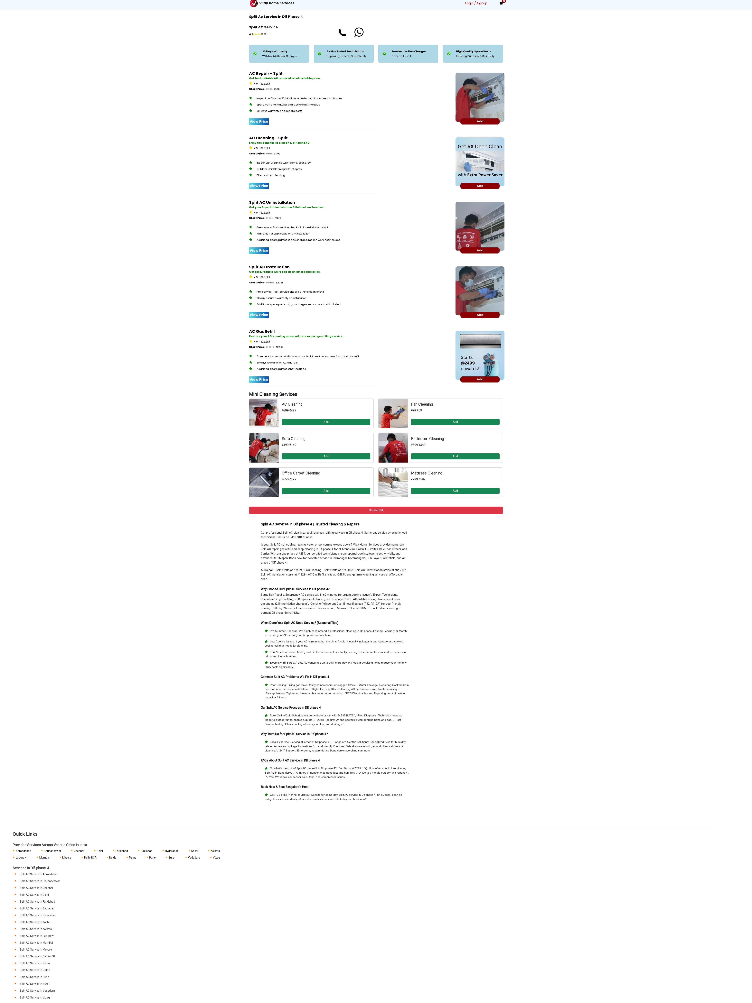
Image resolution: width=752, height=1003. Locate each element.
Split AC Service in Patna (35, 970)
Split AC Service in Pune (34, 977)
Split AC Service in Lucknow (37, 935)
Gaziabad (146, 850)
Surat (171, 857)
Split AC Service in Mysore (36, 949)
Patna (132, 857)
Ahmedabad (23, 850)
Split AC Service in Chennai (36, 887)
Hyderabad (172, 850)
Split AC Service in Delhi (34, 894)
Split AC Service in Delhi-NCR (37, 956)
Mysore (66, 857)
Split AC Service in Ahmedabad (39, 874)
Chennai (79, 850)
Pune (152, 857)
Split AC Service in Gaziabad (37, 908)
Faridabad (122, 850)
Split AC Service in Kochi (34, 922)
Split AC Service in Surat (35, 983)
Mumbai (44, 857)
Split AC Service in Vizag (35, 997)
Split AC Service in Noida (35, 963)
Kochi (194, 850)
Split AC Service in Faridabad (37, 901)
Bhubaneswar (52, 850)
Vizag (216, 857)
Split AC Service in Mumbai (36, 942)
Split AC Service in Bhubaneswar (40, 881)
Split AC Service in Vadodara (37, 990)
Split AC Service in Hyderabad (38, 915)
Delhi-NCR (90, 857)
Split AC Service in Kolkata (36, 929)
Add (326, 421)
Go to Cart (376, 510)
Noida (112, 857)
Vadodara (194, 857)
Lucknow (21, 857)
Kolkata (215, 850)
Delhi (100, 850)
